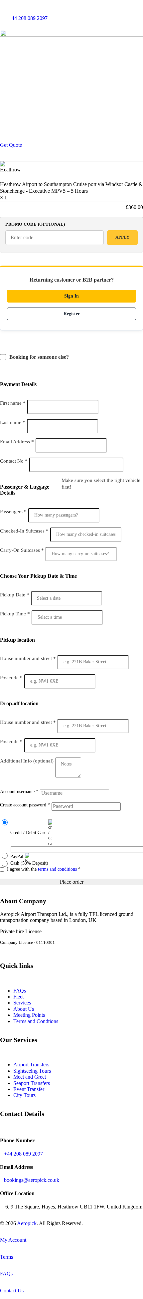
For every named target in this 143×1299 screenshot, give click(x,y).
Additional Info (27, 760)
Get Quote (11, 145)
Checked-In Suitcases (24, 531)
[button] (71, 139)
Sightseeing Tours (32, 1071)
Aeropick (27, 1223)
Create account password (25, 804)
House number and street (28, 658)
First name (13, 403)
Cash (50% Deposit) (29, 863)
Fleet (18, 996)
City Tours (24, 1095)
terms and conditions (57, 869)
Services (22, 1002)
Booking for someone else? (39, 357)
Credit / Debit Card (28, 832)
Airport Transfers (31, 1064)
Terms (6, 1257)
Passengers (13, 511)
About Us (23, 1009)
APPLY (122, 237)
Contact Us (12, 1290)
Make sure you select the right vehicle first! (101, 484)
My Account (13, 1240)
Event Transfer (28, 1089)
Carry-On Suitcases (22, 550)
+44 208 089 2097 (23, 1154)
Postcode (11, 677)
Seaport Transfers (31, 1083)
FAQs (19, 990)
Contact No (14, 461)
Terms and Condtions (35, 1021)
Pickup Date (14, 594)
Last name (12, 422)
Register (72, 313)
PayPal (16, 856)
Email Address (17, 441)
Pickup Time (15, 613)
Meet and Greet (29, 1077)
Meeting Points (29, 1015)
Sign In (71, 296)
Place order (71, 882)
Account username (19, 791)
